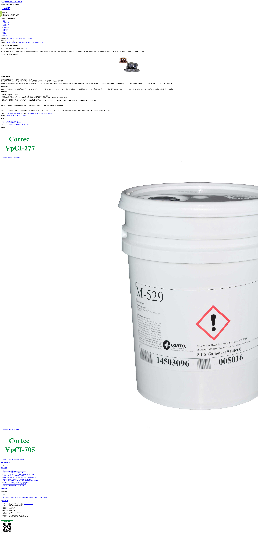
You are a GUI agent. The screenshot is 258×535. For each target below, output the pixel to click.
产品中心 (5, 29)
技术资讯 (5, 32)
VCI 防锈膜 (20, 38)
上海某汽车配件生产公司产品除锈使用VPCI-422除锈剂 (16, 124)
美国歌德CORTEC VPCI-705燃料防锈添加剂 (13, 459)
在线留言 (11, 2)
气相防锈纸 (6, 25)
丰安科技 (24, 115)
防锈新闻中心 (12, 42)
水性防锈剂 (6, 22)
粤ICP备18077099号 (28, 504)
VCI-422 (16, 115)
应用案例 (5, 30)
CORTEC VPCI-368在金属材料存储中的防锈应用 (14, 484)
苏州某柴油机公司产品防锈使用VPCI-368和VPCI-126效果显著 (18, 479)
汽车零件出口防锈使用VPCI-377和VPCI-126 (13, 485)
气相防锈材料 (31, 38)
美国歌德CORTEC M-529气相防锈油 (11, 429)
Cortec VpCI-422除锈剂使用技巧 (35, 42)
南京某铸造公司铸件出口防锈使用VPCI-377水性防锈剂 (16, 482)
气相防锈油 (6, 24)
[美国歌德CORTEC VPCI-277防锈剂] (21, 156)
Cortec (8, 115)
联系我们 (5, 35)
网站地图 (20, 2)
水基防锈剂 (7, 497)
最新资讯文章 (4, 488)
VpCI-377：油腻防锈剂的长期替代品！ (14, 113)
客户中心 (19, 42)
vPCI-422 (12, 115)
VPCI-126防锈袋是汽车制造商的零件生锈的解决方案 (39, 113)
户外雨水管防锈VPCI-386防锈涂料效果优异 (13, 475)
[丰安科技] (5, 8)
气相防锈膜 (6, 27)
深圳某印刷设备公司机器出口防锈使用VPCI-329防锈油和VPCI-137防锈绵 (20, 480)
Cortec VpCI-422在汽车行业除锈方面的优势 (13, 122)
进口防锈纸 (25, 38)
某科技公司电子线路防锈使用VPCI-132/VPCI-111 (14, 471)
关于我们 (5, 33)
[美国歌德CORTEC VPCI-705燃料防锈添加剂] (21, 458)
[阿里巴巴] (6, 2)
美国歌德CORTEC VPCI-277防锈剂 (11, 157)
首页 (4, 21)
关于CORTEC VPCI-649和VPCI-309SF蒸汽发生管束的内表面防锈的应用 (20, 477)
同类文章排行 (4, 468)
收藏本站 (15, 2)
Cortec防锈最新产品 (5, 462)
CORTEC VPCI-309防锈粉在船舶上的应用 (13, 472)
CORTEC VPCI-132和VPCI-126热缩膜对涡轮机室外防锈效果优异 (18, 474)
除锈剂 (20, 115)
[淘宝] (2, 2)
